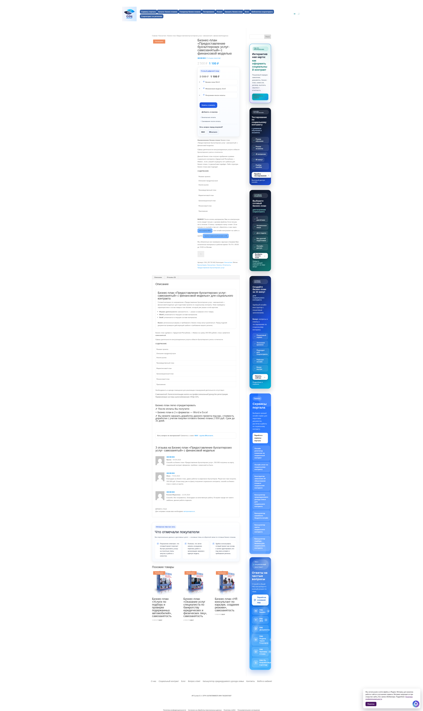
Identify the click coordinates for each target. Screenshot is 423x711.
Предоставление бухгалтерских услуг (211, 268)
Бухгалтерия (202, 265)
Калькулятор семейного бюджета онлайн (261, 515)
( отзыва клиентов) (213, 58)
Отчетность (227, 265)
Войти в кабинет (264, 681)
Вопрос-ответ (194, 681)
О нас (153, 681)
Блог (247, 12)
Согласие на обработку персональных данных (205, 710)
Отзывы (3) (171, 277)
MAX (203, 132)
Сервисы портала (148, 12)
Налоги (219, 265)
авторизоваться (189, 511)
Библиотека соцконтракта (262, 12)
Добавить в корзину (210, 112)
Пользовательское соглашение (248, 710)
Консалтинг (162, 36)
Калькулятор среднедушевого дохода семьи (223, 681)
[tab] (158, 277)
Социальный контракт (169, 681)
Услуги (219, 12)
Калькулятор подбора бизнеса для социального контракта (259, 543)
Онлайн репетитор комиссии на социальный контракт (259, 453)
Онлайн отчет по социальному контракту (261, 467)
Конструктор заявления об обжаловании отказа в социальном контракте (259, 482)
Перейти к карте (258, 97)
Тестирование (208, 12)
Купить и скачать (208, 105)
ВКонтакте (213, 132)
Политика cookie (230, 710)
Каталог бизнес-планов (167, 12)
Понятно (370, 704)
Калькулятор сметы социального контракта (259, 528)
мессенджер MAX (205, 230)
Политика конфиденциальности (174, 710)
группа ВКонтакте (206, 435)
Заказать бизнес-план (233, 12)
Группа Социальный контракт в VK (215, 236)
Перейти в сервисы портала (258, 437)
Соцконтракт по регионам (151, 16)
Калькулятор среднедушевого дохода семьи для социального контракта (261, 500)
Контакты (250, 681)
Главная (154, 36)
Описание (158, 277)
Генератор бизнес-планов (190, 12)
